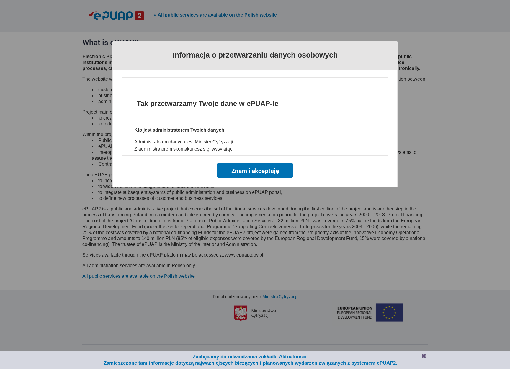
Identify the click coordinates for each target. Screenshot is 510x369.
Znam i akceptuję (255, 170)
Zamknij (423, 356)
